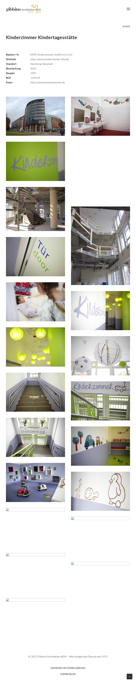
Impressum (68, 674)
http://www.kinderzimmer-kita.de (49, 59)
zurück (126, 26)
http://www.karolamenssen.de (47, 82)
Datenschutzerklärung (68, 667)
